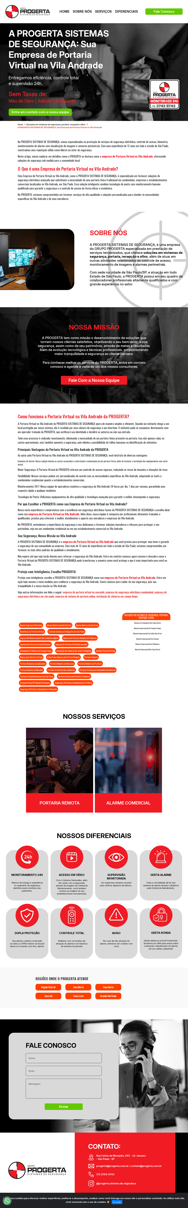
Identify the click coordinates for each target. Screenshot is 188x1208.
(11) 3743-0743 (105, 1174)
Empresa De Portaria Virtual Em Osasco (35, 644)
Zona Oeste (108, 987)
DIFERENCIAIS (126, 11)
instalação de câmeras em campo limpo (116, 596)
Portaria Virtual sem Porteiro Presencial (74, 676)
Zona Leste (78, 996)
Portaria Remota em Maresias (62, 663)
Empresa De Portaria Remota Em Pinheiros (80, 637)
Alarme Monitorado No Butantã (59, 625)
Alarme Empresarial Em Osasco (147, 638)
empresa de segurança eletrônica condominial (129, 592)
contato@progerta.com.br (146, 1166)
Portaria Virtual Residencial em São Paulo (36, 676)
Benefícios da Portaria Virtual (32, 631)
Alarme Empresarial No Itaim (31, 625)
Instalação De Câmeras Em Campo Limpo (36, 650)
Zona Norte (78, 987)
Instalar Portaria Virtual (105, 650)
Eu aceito (117, 1202)
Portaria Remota (91, 657)
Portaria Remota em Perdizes (90, 663)
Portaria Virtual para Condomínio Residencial (97, 669)
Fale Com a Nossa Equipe (94, 380)
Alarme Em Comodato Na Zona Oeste (147, 622)
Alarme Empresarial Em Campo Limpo (147, 628)
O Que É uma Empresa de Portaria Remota (63, 657)
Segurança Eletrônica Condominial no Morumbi (38, 689)
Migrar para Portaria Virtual (31, 657)
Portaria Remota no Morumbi (31, 669)
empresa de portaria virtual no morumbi (83, 592)
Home (20, 124)
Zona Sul (48, 996)
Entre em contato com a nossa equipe (40, 112)
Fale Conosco (164, 11)
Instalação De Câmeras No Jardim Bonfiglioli (73, 650)
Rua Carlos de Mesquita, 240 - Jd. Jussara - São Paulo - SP (121, 1157)
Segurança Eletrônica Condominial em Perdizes (73, 682)
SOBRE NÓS (82, 11)
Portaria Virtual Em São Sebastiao (61, 669)
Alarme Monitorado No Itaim (87, 625)
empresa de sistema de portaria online (75, 596)
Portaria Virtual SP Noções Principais (35, 682)
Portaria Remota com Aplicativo (32, 663)
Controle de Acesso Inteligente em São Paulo (66, 631)
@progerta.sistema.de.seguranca (116, 1183)
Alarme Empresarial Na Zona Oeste (147, 649)
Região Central (48, 987)
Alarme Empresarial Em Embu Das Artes (147, 633)
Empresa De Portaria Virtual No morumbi (71, 644)
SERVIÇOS (103, 11)
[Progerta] (27, 11)
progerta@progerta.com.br (112, 1166)
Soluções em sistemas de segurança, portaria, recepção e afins (55, 124)
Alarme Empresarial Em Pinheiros (147, 644)
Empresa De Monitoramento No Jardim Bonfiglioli (39, 637)
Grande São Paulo (108, 996)
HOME (64, 11)
